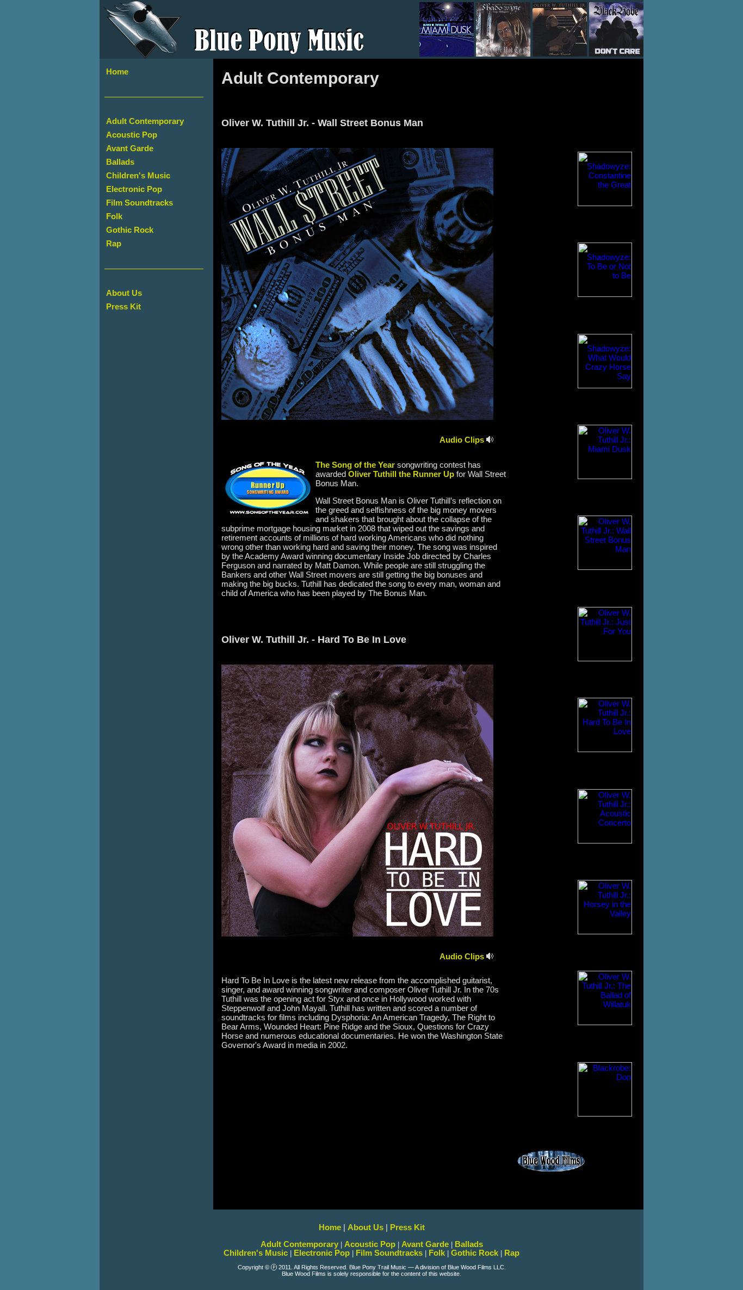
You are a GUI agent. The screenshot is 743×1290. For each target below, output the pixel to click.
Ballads (120, 162)
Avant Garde (129, 148)
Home (117, 71)
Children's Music (138, 175)
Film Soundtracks (139, 203)
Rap (113, 243)
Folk (114, 216)
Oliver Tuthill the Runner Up (401, 474)
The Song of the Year (355, 465)
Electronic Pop (134, 189)
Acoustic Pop (131, 135)
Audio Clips (462, 440)
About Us (124, 293)
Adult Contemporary (145, 121)
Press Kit (123, 306)
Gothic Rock (129, 230)
